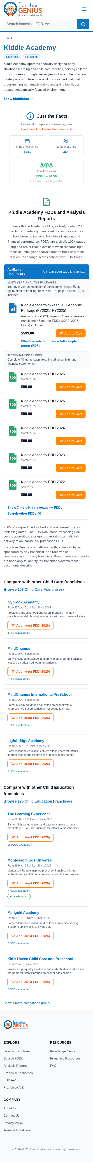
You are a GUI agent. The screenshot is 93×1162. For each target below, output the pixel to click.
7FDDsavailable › (18, 890)
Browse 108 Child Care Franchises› (34, 589)
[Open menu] (84, 9)
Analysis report (19, 896)
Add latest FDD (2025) (33, 671)
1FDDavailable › (18, 725)
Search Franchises (17, 1051)
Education (31, 57)
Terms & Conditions (17, 1130)
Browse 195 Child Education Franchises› (38, 801)
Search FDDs (13, 1058)
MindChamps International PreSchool (39, 694)
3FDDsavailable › (18, 771)
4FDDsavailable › (18, 633)
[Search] (83, 24)
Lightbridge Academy (25, 741)
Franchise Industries (18, 1073)
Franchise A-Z (14, 1087)
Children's (12, 57)
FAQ (53, 1065)
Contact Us (11, 1115)
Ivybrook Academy (23, 602)
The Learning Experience (29, 814)
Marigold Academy (23, 913)
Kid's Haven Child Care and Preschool (40, 959)
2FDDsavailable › (18, 679)
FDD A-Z (10, 1080)
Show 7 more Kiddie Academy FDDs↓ (35, 507)
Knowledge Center (63, 1051)
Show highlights (16, 98)
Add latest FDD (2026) (33, 625)
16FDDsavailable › (19, 844)
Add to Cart (73, 333)
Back (8, 38)
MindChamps (18, 648)
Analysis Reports (16, 1065)
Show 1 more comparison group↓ (27, 1003)
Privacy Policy (13, 1123)
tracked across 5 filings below (46, 181)
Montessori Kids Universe (29, 860)
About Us (10, 1108)
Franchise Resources (65, 1058)
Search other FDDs (21, 513)
